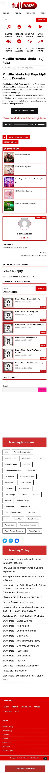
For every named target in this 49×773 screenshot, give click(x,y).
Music (6, 707)
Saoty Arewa (25, 507)
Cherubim (26, 464)
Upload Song (7, 731)
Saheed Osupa (23, 501)
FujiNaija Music (27, 68)
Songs (6, 13)
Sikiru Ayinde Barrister (13, 513)
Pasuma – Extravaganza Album (26, 203)
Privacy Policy (8, 750)
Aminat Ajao (26, 458)
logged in (16, 276)
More (43, 13)
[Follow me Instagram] (27, 238)
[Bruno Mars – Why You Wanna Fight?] (8, 357)
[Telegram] (11, 541)
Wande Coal (9, 525)
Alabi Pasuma (10, 458)
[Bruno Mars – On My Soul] (8, 344)
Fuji (16, 712)
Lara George (10, 495)
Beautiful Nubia (11, 464)
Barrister (40, 458)
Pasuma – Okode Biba (23, 154)
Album (18, 13)
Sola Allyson (33, 513)
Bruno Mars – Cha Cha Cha (16, 655)
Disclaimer (6, 746)
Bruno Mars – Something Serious (29, 324)
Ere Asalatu (9, 476)
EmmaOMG (31, 470)
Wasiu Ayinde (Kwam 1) (14, 531)
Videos (37, 707)
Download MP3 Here (25, 768)
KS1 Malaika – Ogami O (23, 167)
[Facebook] (17, 541)
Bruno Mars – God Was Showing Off (21, 646)
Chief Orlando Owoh (13, 470)
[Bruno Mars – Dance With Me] (8, 306)
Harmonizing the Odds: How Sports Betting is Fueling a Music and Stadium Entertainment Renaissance (24, 589)
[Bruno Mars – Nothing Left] (8, 319)
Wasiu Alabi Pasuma (28, 525)
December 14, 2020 (12, 68)
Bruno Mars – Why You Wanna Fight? (21, 641)
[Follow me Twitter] (24, 238)
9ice (6, 452)
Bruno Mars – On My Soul (26, 337)
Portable (8, 501)
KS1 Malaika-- (25, 489)
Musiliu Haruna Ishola (18, 137)
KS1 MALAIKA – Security (23, 191)
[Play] (6, 124)
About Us (6, 735)
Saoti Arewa (9, 507)
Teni (6, 519)
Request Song (8, 727)
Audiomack (26, 707)
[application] (24, 124)
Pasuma (36, 495)
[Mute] (36, 124)
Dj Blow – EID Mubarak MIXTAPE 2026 (22, 597)
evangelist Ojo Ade (27, 476)
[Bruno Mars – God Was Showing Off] (8, 370)
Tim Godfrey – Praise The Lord (18, 602)
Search (5, 386)
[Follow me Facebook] (21, 238)
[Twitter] (5, 541)
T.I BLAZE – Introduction (15, 670)
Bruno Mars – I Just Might (15, 651)
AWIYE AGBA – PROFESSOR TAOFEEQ (23, 616)
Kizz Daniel (9, 489)
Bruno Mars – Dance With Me (27, 299)
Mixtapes (31, 13)
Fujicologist (9, 482)
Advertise (6, 738)
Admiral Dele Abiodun (22, 452)
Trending (8, 712)
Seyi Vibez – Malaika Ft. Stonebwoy (21, 665)
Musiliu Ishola (10, 142)
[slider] (41, 124)
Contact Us (7, 742)
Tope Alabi (18, 519)
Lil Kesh (24, 495)
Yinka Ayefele (34, 531)
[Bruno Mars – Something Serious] (8, 332)
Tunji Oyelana (33, 519)
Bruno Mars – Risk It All (14, 660)
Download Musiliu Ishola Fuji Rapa (24, 118)
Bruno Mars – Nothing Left (26, 312)
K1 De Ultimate (25, 482)
